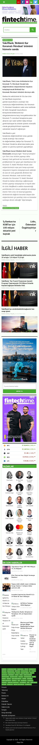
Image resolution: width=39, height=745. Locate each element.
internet (11, 675)
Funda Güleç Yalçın (8, 54)
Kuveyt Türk (13, 676)
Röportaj (29, 678)
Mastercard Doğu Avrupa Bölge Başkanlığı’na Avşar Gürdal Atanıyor (27, 625)
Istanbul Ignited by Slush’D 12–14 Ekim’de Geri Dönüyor (23, 595)
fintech (4, 673)
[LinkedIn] (31, 2)
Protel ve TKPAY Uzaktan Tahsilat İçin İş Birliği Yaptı (33, 640)
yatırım (4, 684)
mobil (34, 676)
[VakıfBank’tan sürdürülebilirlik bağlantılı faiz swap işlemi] (20, 324)
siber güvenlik (6, 680)
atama (26, 669)
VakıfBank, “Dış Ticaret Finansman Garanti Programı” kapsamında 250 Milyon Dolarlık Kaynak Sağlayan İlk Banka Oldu (17, 283)
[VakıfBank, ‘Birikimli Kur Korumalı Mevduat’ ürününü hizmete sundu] (19, 66)
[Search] (4, 2)
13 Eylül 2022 (19, 54)
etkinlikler (24, 671)
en (19, 2)
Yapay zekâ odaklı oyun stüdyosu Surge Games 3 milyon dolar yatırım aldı (24, 586)
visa (28, 682)
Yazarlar (10, 684)
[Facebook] (22, 2)
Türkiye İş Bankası (13, 682)
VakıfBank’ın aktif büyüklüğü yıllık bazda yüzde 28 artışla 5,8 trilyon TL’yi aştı (19, 256)
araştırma (20, 669)
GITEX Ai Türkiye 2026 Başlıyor (26, 604)
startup (14, 680)
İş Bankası (28, 684)
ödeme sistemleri (19, 684)
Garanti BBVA (25, 673)
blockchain (10, 671)
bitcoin (4, 671)
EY (29, 671)
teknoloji (23, 680)
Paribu (9, 678)
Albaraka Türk (12, 669)
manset (21, 676)
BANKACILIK (7, 40)
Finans (4, 693)
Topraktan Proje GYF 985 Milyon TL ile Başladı (18, 725)
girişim (32, 673)
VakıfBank (15, 208)
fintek (18, 673)
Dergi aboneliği (7, 713)
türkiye (4, 682)
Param (4, 678)
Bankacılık (5, 696)
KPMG (21, 675)
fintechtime (11, 673)
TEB (19, 680)
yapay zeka (34, 682)
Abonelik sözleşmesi (8, 715)
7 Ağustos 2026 (19, 260)
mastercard (27, 676)
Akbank (4, 669)
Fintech (4, 687)
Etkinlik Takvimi (7, 704)
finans (34, 671)
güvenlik (4, 675)
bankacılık (6, 208)
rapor (24, 678)
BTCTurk (17, 671)
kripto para (5, 676)
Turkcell (30, 680)
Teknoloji (5, 690)
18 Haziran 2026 (20, 314)
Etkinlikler (5, 701)
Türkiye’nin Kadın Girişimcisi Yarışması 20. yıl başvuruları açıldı (22, 614)
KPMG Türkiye (28, 675)
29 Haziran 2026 (20, 288)
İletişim (4, 710)
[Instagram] (27, 2)
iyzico (16, 675)
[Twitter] (35, 2)
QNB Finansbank (16, 678)
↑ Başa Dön (19, 742)
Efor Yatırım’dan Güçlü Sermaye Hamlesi (17, 722)
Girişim (4, 698)
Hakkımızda (6, 707)
